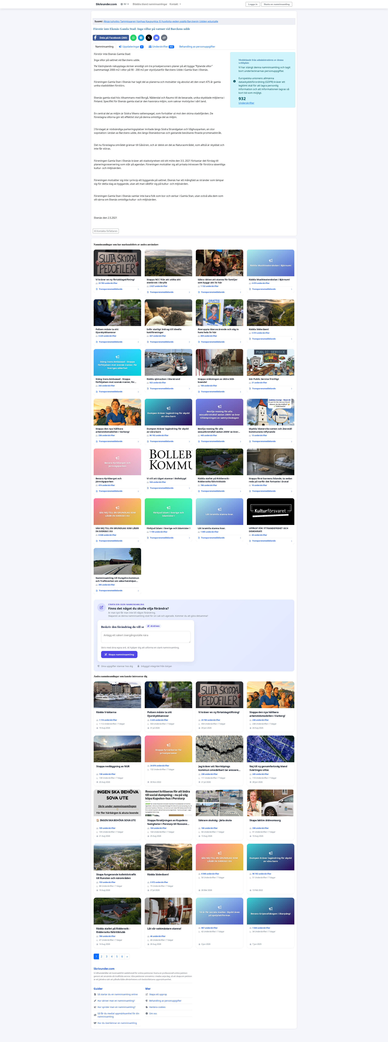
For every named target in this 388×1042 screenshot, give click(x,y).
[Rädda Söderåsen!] (270, 320)
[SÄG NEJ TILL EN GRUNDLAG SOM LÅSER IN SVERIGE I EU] (117, 521)
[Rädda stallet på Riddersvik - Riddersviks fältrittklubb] (219, 472)
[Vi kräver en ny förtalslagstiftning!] (117, 271)
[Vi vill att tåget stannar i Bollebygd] (168, 470)
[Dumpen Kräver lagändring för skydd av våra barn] (168, 422)
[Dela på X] (149, 38)
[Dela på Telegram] (141, 38)
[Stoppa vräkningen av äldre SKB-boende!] (219, 372)
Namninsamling (104, 46)
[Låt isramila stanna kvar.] (219, 519)
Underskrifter (162, 46)
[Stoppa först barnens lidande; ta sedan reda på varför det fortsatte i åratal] (270, 472)
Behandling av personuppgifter (197, 46)
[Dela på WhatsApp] (133, 38)
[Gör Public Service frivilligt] (270, 370)
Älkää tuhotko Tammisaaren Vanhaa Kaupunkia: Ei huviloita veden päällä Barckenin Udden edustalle (161, 21)
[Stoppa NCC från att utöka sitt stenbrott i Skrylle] (168, 273)
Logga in (253, 4)
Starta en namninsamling (277, 4)
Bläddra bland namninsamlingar (150, 4)
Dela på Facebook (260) (113, 37)
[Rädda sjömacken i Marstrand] (168, 370)
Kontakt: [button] (174, 4)
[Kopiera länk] (164, 38)
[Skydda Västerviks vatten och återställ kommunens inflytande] (270, 422)
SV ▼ (126, 4)
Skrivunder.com (106, 4)
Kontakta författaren (107, 231)
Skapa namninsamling (121, 654)
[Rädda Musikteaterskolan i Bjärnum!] (270, 271)
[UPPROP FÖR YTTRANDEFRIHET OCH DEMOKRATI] (270, 521)
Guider (98, 988)
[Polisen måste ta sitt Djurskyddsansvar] (117, 322)
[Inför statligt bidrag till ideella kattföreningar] (168, 322)
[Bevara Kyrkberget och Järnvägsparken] (117, 472)
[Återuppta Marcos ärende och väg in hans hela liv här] (219, 322)
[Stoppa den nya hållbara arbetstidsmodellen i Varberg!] (117, 422)
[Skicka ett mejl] (156, 38)
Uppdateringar (132, 46)
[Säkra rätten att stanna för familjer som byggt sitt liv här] (219, 273)
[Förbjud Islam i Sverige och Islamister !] (168, 519)
